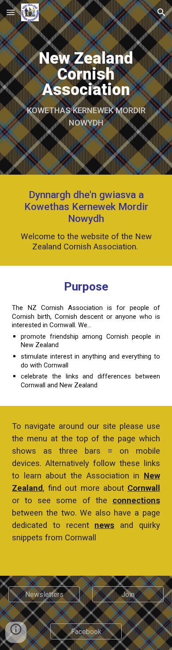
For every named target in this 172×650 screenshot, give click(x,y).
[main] (86, 87)
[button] (10, 12)
